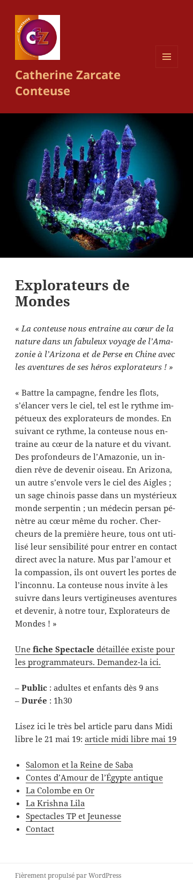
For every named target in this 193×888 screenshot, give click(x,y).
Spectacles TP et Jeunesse (73, 815)
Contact (40, 828)
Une (24, 649)
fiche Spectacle (63, 649)
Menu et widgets (167, 67)
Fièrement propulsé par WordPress (68, 875)
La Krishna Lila (55, 803)
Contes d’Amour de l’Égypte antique (94, 777)
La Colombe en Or (60, 790)
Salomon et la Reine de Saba (79, 764)
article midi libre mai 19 (130, 738)
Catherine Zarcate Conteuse (68, 82)
